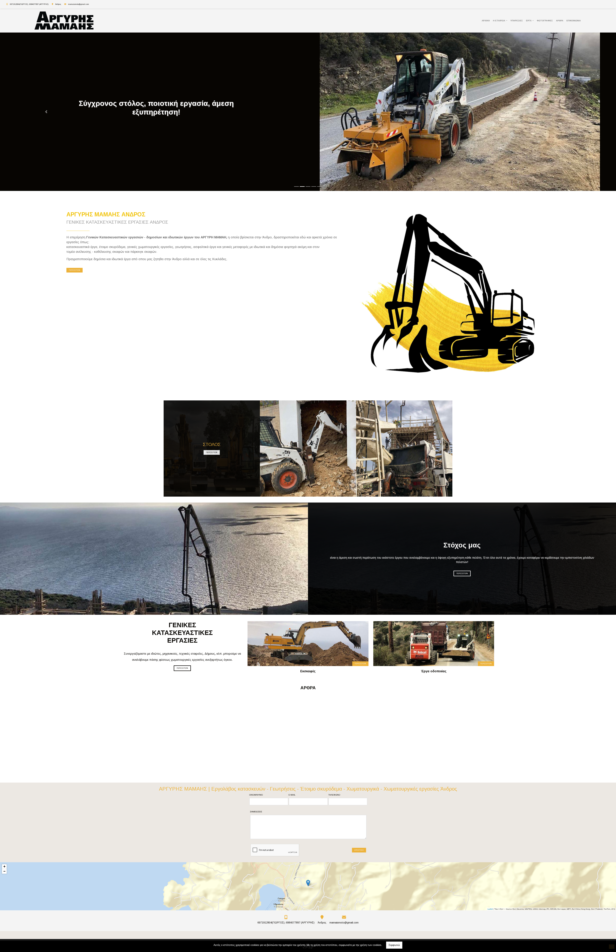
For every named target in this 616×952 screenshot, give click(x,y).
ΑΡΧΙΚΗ (486, 20)
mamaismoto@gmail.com (78, 4)
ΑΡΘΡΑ (559, 20)
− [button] (4, 871)
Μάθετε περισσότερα (84, 735)
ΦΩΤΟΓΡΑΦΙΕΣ (545, 20)
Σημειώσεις (256, 811)
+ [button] (4, 866)
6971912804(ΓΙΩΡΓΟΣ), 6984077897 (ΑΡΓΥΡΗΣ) (29, 4)
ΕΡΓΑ (529, 20)
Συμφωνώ (394, 945)
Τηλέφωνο (334, 795)
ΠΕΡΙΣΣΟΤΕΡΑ (74, 270)
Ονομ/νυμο (256, 795)
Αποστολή (359, 850)
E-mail (292, 795)
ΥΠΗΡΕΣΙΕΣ (516, 20)
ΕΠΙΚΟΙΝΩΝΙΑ (573, 20)
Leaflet (490, 909)
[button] (46, 112)
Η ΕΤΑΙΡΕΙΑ (499, 20)
